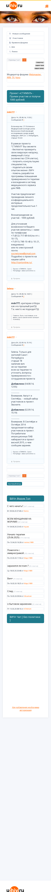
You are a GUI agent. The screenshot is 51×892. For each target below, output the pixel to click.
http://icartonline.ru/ (22, 262)
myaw (26, 526)
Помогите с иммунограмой (15, 552)
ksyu (18, 77)
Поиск (15, 51)
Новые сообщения (21, 33)
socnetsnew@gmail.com (23, 253)
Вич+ (10, 578)
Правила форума (20, 42)
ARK (9, 77)
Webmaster (35, 74)
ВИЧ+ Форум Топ (20, 498)
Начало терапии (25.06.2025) (16, 536)
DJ (13, 77)
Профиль (16, 278)
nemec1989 (28, 542)
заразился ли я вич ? (18, 565)
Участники (17, 38)
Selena (10, 288)
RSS (13, 47)
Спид (10, 591)
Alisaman (28, 596)
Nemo (26, 511)
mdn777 (11, 112)
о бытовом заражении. (19, 603)
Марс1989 (28, 558)
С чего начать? (15, 506)
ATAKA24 (27, 609)
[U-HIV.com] (25, 17)
